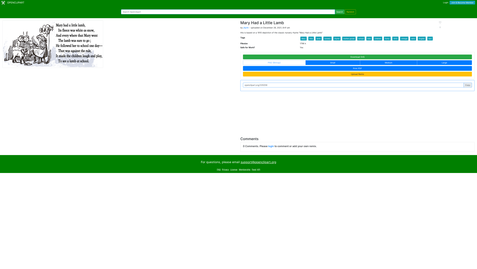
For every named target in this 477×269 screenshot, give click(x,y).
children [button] (378, 38)
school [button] (361, 38)
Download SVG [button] (357, 57)
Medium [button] (388, 62)
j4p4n (246, 27)
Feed (254, 169)
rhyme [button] (336, 38)
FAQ (219, 169)
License (233, 169)
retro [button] (413, 38)
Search (339, 12)
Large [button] (444, 62)
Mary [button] (303, 38)
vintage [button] (404, 38)
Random (350, 12)
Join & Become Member (462, 2)
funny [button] (387, 38)
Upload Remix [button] (357, 74)
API (258, 169)
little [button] (311, 38)
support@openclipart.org (258, 162)
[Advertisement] (238, 112)
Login (445, 2)
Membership (244, 169)
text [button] (430, 38)
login (271, 146)
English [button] (422, 38)
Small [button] (332, 62)
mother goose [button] (349, 38)
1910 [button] (395, 38)
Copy (467, 85)
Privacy (225, 169)
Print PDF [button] (357, 68)
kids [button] (369, 38)
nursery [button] (327, 38)
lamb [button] (319, 38)
